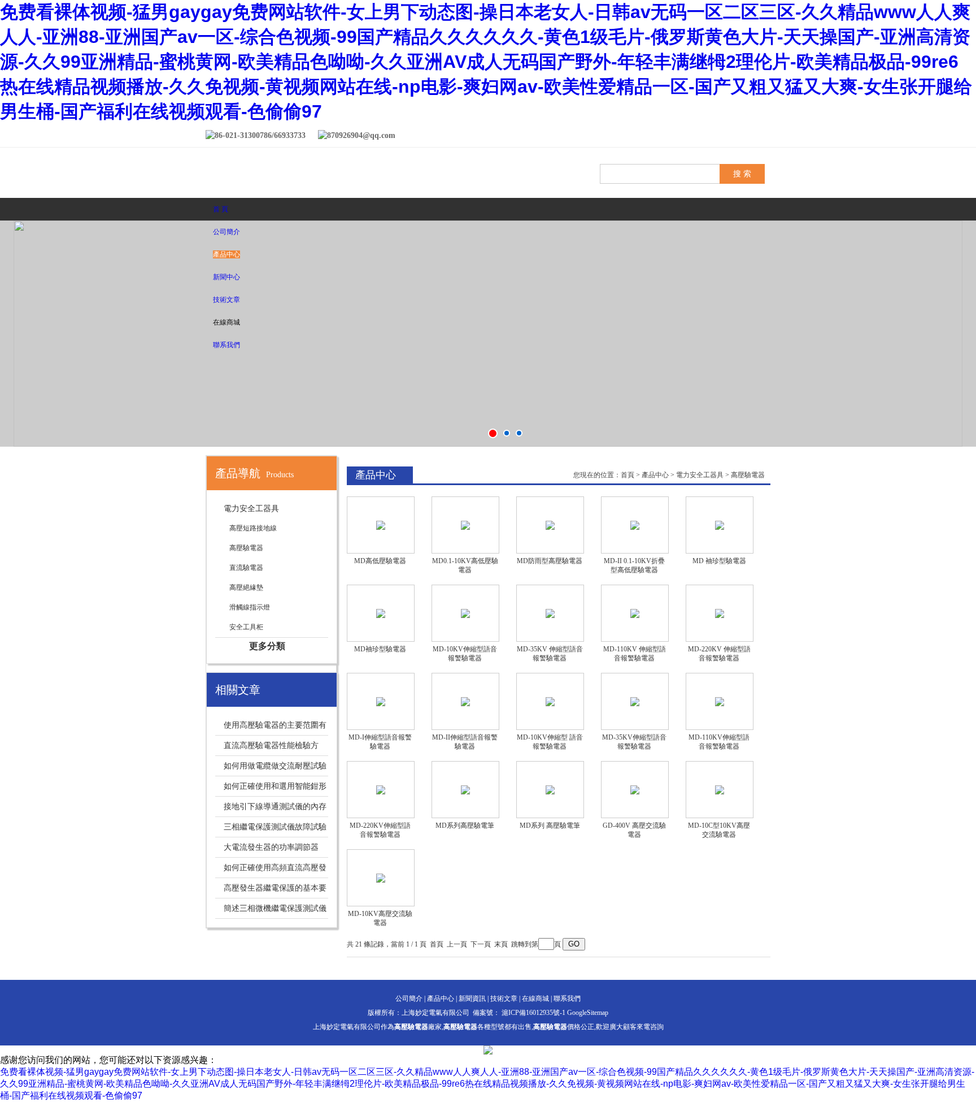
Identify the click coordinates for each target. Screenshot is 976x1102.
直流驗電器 (246, 568)
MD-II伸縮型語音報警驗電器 (465, 741)
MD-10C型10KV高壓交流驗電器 (719, 830)
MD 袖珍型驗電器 (719, 561)
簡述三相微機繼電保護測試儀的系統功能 (270, 911)
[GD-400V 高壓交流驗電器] (635, 789)
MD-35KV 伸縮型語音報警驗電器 (550, 653)
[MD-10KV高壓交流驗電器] (381, 877)
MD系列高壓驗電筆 (464, 825)
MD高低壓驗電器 (380, 561)
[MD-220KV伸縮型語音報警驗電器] (381, 789)
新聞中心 (226, 277)
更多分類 (267, 646)
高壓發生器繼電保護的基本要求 (270, 891)
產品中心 (226, 254)
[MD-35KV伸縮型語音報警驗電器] (635, 701)
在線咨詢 (759, 137)
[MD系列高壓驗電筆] (465, 789)
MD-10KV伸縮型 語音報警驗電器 (550, 741)
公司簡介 (226, 232)
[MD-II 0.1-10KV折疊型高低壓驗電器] (635, 525)
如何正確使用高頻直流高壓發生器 (270, 870)
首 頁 (220, 209)
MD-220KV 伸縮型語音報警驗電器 (719, 653)
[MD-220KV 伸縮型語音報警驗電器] (719, 613)
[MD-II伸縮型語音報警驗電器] (465, 701)
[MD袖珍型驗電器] (381, 613)
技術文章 (226, 300)
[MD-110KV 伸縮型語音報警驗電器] (635, 613)
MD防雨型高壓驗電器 (549, 561)
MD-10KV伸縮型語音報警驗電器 (465, 653)
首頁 (627, 475)
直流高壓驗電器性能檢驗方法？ (267, 748)
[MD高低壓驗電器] (381, 525)
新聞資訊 (472, 998)
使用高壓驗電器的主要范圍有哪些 (270, 728)
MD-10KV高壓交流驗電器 (380, 918)
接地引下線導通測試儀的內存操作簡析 (270, 809)
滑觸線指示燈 (249, 607)
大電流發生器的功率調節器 (271, 847)
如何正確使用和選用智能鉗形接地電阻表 (270, 789)
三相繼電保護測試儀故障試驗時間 (270, 830)
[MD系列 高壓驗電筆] (550, 789)
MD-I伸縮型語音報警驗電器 (380, 741)
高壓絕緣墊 (246, 587)
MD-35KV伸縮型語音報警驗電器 (634, 741)
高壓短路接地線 (253, 528)
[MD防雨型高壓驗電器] (550, 525)
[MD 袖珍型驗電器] (719, 525)
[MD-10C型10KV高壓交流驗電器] (719, 789)
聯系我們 (226, 345)
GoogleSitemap (587, 1013)
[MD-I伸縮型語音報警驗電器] (381, 701)
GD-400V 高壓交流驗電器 (634, 830)
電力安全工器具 (251, 508)
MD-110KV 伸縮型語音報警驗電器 (634, 653)
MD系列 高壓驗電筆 (550, 825)
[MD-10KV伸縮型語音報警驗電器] (465, 613)
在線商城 (535, 998)
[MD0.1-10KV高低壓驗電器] (465, 525)
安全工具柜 (246, 627)
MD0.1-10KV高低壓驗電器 (465, 565)
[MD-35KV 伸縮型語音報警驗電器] (550, 613)
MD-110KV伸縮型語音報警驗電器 (719, 741)
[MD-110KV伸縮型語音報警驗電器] (719, 701)
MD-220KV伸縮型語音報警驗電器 (380, 830)
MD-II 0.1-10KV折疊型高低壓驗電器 (634, 565)
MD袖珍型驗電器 (380, 649)
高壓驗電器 (246, 548)
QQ (736, 137)
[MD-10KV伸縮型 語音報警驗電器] (550, 701)
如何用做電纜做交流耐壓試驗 (275, 766)
